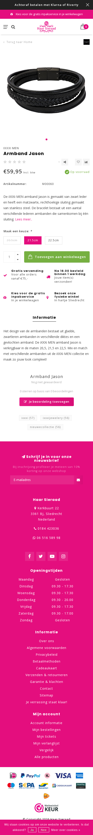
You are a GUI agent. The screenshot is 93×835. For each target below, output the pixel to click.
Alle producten (47, 757)
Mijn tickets (46, 736)
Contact (46, 688)
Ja (32, 830)
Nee (44, 830)
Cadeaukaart (46, 668)
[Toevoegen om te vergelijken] (86, 162)
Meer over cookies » (65, 830)
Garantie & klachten (46, 681)
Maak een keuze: (17, 231)
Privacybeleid (47, 654)
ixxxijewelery (56, 418)
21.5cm (33, 240)
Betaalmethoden (46, 661)
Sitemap (46, 695)
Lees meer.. (23, 219)
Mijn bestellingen (46, 729)
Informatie (44, 317)
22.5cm (53, 240)
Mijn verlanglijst (46, 743)
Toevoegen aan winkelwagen (60, 257)
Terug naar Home (20, 42)
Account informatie (46, 723)
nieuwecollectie (45, 427)
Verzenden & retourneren (47, 675)
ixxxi (28, 418)
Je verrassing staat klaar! (46, 702)
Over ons (46, 641)
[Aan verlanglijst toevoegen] (78, 162)
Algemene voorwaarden (46, 648)
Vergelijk (47, 750)
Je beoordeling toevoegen (48, 402)
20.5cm (12, 240)
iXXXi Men (11, 148)
